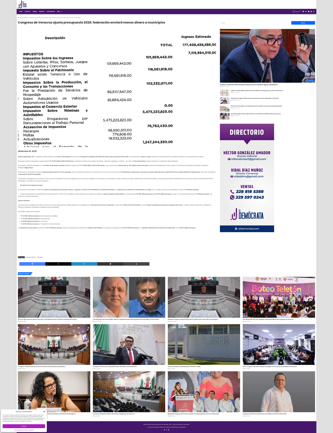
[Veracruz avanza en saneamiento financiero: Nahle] (204, 344)
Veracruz (27, 11)
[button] (44, 412)
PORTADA (25, 17)
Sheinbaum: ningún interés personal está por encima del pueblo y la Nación (255, 98)
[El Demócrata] (22, 4)
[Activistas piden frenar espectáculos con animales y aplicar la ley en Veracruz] (224, 116)
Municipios (39, 257)
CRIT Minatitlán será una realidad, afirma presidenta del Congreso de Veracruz (268, 319)
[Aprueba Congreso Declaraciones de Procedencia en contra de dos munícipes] (204, 297)
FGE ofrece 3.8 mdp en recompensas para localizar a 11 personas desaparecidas (256, 106)
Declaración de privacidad (21, 430)
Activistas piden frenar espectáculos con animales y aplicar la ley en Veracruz (256, 114)
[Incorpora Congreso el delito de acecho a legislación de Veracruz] (129, 391)
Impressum (31, 430)
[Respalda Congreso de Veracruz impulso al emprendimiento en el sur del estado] (204, 391)
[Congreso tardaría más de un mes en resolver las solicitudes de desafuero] (54, 344)
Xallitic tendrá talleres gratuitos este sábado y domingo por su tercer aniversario (257, 90)
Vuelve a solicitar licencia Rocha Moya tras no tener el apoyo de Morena (249, 85)
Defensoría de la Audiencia (178, 427)
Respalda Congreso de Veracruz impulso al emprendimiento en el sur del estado (193, 414)
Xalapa (35, 11)
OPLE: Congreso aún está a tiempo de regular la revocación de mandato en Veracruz (270, 366)
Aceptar (23, 426)
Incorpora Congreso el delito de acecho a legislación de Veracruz (114, 414)
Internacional (51, 11)
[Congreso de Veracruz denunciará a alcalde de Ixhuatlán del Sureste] (279, 391)
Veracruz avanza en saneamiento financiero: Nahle (184, 366)
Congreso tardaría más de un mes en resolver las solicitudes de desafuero (41, 366)
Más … (59, 11)
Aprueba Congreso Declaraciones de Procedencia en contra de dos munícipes (193, 319)
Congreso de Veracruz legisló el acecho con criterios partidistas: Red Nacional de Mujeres (47, 414)
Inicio (20, 11)
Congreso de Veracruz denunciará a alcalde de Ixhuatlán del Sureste (265, 414)
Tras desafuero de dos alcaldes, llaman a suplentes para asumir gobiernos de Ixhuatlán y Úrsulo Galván (126, 319)
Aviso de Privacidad (153, 427)
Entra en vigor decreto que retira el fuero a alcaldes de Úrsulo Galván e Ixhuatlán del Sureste (47, 319)
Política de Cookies (165, 427)
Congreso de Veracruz (31, 257)
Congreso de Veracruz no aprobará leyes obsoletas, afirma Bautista (115, 366)
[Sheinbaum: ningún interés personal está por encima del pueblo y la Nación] (224, 100)
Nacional (41, 11)
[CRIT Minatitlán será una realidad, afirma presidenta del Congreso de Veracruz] (279, 297)
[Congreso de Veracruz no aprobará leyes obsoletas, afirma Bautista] (129, 344)
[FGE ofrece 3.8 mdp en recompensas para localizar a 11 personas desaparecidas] (224, 108)
